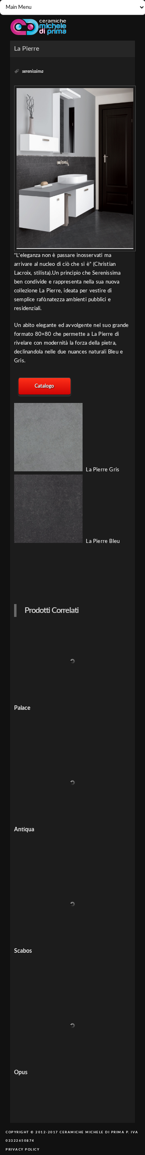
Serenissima (33, 71)
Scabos (23, 951)
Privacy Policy (22, 1149)
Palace (22, 708)
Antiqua (24, 829)
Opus (20, 1072)
